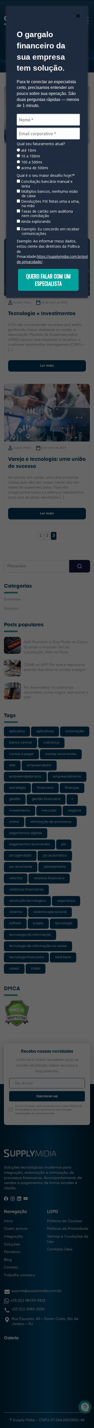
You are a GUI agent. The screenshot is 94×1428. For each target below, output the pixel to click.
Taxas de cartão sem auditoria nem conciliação (46, 213)
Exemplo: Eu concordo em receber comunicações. (49, 231)
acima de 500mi (34, 168)
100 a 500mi (31, 162)
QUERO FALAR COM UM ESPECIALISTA (48, 280)
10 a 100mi (30, 156)
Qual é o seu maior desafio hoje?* (46, 175)
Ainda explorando (35, 221)
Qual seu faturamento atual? (41, 143)
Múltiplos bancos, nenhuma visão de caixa (49, 193)
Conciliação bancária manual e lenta (46, 183)
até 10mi (28, 150)
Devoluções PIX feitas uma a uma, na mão (50, 203)
